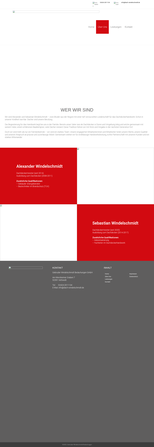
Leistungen (115, 27)
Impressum (133, 274)
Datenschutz (133, 276)
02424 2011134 (105, 2)
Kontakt (128, 27)
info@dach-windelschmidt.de (130, 2)
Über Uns (102, 27)
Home (91, 27)
